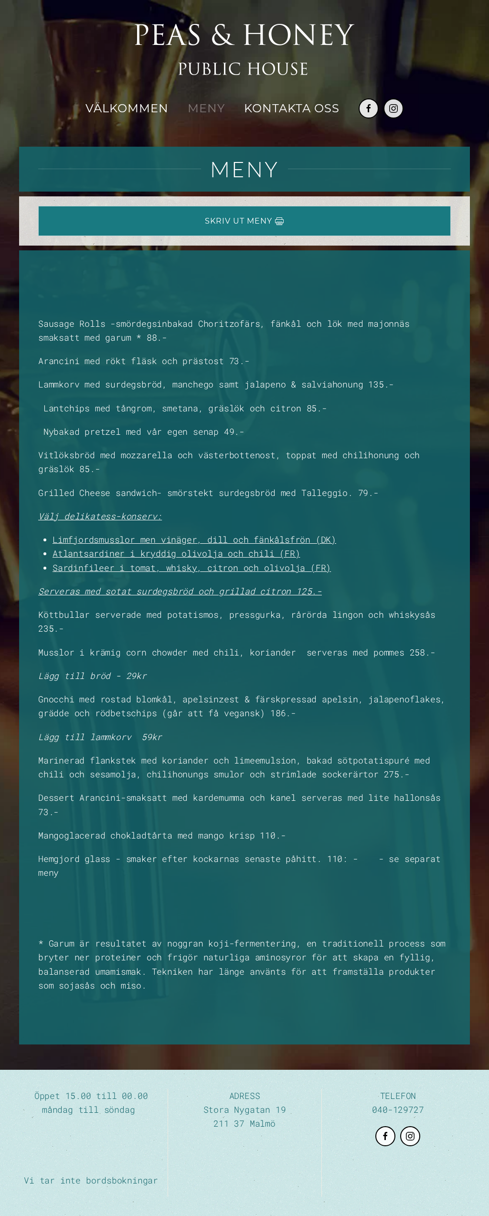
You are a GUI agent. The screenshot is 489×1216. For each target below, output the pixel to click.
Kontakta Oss (292, 108)
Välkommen (127, 108)
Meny (206, 108)
